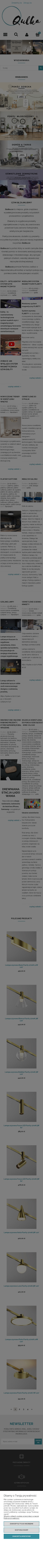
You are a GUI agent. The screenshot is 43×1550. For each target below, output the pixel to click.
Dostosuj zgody (21, 1530)
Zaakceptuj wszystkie (21, 1536)
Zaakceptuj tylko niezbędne (21, 1524)
